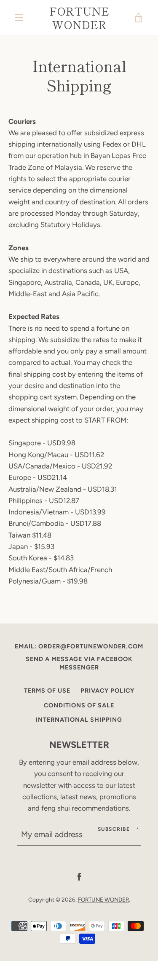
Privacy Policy (107, 690)
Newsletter (79, 744)
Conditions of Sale (79, 705)
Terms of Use (47, 690)
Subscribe (114, 829)
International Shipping (79, 719)
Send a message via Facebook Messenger (79, 663)
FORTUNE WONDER (79, 17)
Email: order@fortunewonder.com (79, 646)
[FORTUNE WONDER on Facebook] (79, 876)
